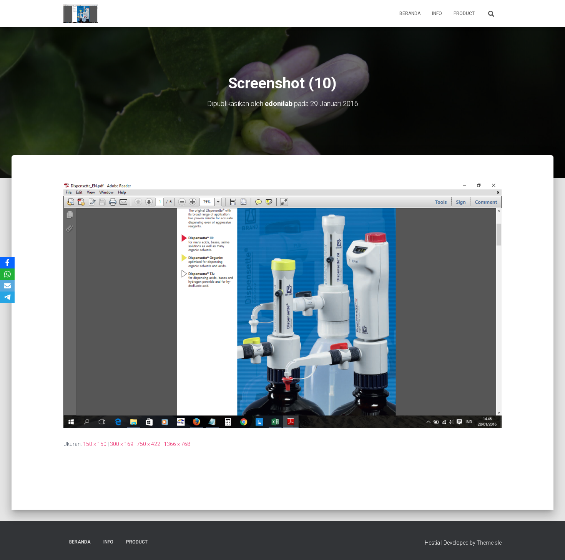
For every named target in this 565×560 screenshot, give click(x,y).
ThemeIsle (489, 543)
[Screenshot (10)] (282, 305)
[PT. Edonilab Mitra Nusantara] (80, 13)
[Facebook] (7, 262)
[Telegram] (7, 297)
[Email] (7, 286)
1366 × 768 (177, 444)
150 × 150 (94, 444)
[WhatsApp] (7, 274)
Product (464, 13)
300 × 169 (121, 444)
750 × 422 (148, 444)
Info (437, 13)
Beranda (409, 13)
